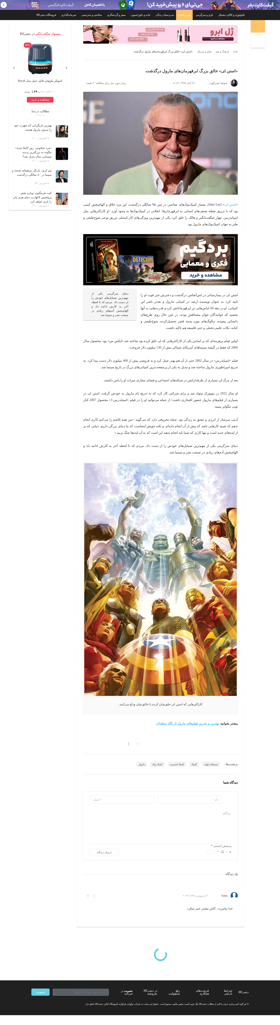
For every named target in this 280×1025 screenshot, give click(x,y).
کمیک (194, 764)
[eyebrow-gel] (160, 34)
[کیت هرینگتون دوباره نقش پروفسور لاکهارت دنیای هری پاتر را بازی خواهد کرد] (62, 199)
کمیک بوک (157, 764)
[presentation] (66, 67)
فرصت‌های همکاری (202, 992)
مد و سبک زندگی (165, 14)
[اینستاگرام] (40, 1004)
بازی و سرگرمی (204, 14)
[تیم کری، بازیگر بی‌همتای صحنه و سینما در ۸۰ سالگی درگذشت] (62, 176)
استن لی (230, 204)
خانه (235, 51)
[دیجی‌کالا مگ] (258, 26)
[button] (136, 743)
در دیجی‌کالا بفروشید (150, 992)
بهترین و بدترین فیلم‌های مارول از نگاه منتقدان (188, 723)
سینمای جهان (211, 764)
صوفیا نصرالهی (218, 83)
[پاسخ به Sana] (100, 896)
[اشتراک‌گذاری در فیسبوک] (107, 744)
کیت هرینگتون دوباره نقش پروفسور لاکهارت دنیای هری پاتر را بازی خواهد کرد (32, 197)
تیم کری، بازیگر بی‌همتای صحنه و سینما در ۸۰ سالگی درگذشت (32, 172)
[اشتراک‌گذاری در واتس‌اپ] (92, 744)
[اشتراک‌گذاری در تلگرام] (85, 744)
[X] (47, 1004)
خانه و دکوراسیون (140, 14)
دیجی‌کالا (243, 992)
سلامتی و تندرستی (91, 14)
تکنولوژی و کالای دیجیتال (231, 14)
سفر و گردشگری (116, 14)
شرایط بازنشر (228, 992)
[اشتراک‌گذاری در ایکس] (99, 744)
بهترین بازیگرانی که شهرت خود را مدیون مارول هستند (33, 127)
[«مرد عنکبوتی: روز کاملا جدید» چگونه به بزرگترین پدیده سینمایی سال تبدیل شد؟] (62, 154)
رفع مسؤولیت (174, 992)
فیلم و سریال (204, 51)
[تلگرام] (33, 1004)
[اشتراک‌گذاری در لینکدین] (114, 744)
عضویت (40, 992)
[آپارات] (55, 1004)
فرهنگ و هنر (222, 51)
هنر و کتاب (185, 14)
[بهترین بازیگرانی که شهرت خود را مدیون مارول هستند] (62, 131)
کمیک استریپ (177, 764)
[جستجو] (258, 41)
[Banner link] (140, 5)
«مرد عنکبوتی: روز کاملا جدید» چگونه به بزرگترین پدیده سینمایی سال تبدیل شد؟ (33, 152)
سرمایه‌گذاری (68, 14)
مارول (142, 764)
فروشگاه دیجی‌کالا (46, 14)
